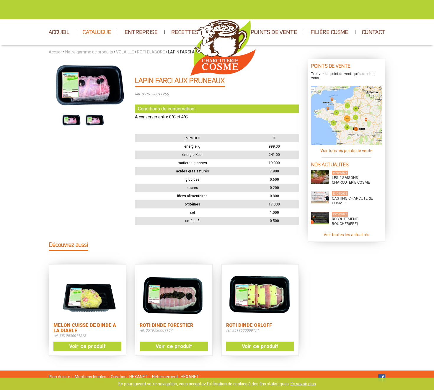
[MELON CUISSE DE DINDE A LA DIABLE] (87, 294)
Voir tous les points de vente (346, 150)
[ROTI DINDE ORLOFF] (260, 294)
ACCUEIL (59, 32)
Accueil (55, 52)
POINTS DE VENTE (274, 32)
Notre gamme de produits (89, 52)
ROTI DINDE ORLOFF (249, 325)
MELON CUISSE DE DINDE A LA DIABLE (84, 328)
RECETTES (184, 32)
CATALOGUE (97, 32)
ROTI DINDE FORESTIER (166, 325)
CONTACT (373, 32)
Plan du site (59, 376)
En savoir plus (303, 383)
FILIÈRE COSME (329, 32)
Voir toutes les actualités (346, 234)
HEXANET (138, 376)
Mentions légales (90, 376)
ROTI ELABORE (151, 52)
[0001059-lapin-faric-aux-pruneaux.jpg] (87, 84)
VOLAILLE (125, 52)
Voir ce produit (87, 346)
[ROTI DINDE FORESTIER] (174, 294)
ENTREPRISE (141, 32)
